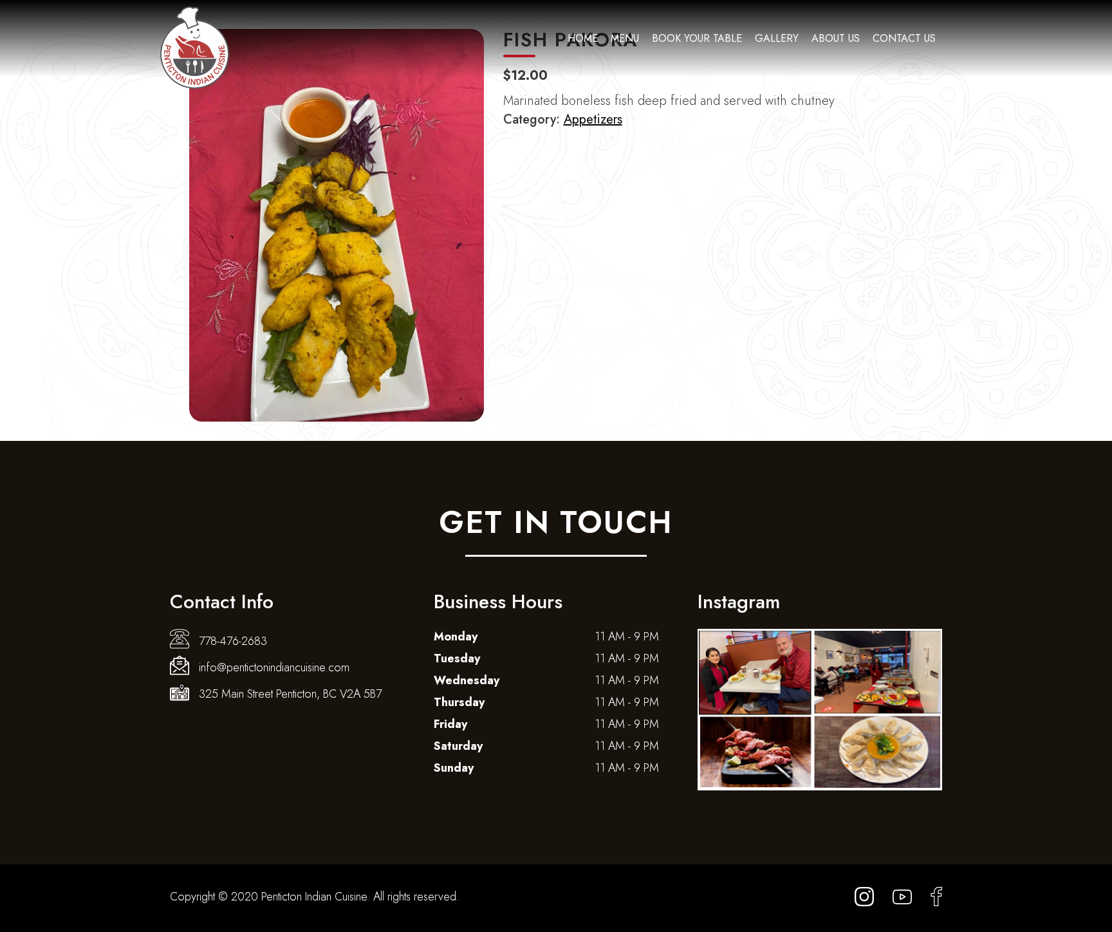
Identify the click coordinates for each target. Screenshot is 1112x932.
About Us (835, 38)
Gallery (777, 38)
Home (583, 38)
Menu (625, 38)
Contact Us (904, 38)
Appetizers (593, 119)
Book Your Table (697, 38)
